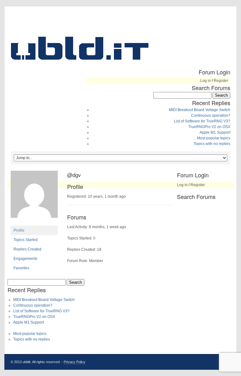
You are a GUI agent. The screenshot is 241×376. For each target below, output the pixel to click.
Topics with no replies (212, 144)
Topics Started (25, 240)
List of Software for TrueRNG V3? (202, 121)
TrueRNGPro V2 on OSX (209, 127)
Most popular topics (213, 138)
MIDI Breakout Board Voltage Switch (199, 110)
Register (221, 80)
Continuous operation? (210, 115)
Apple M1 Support (215, 132)
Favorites (21, 268)
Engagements (25, 258)
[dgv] (34, 223)
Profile (18, 230)
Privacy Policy (74, 362)
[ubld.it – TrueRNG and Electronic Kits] (80, 48)
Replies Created (27, 249)
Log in (205, 80)
